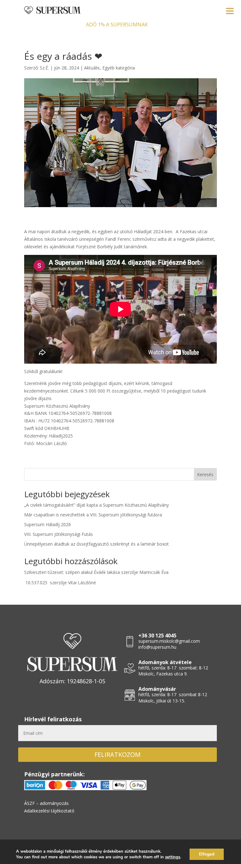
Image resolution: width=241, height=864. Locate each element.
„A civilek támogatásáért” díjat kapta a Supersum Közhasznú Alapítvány (96, 505)
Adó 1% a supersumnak (117, 24)
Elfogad (206, 854)
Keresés (205, 474)
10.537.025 (36, 583)
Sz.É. (44, 68)
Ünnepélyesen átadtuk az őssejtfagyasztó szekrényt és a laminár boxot (96, 544)
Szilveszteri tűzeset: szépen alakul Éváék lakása (72, 572)
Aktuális (92, 68)
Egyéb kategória (118, 68)
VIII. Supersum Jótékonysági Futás (58, 534)
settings (172, 857)
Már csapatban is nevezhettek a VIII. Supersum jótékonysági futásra (93, 515)
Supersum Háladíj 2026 (47, 524)
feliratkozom (117, 754)
